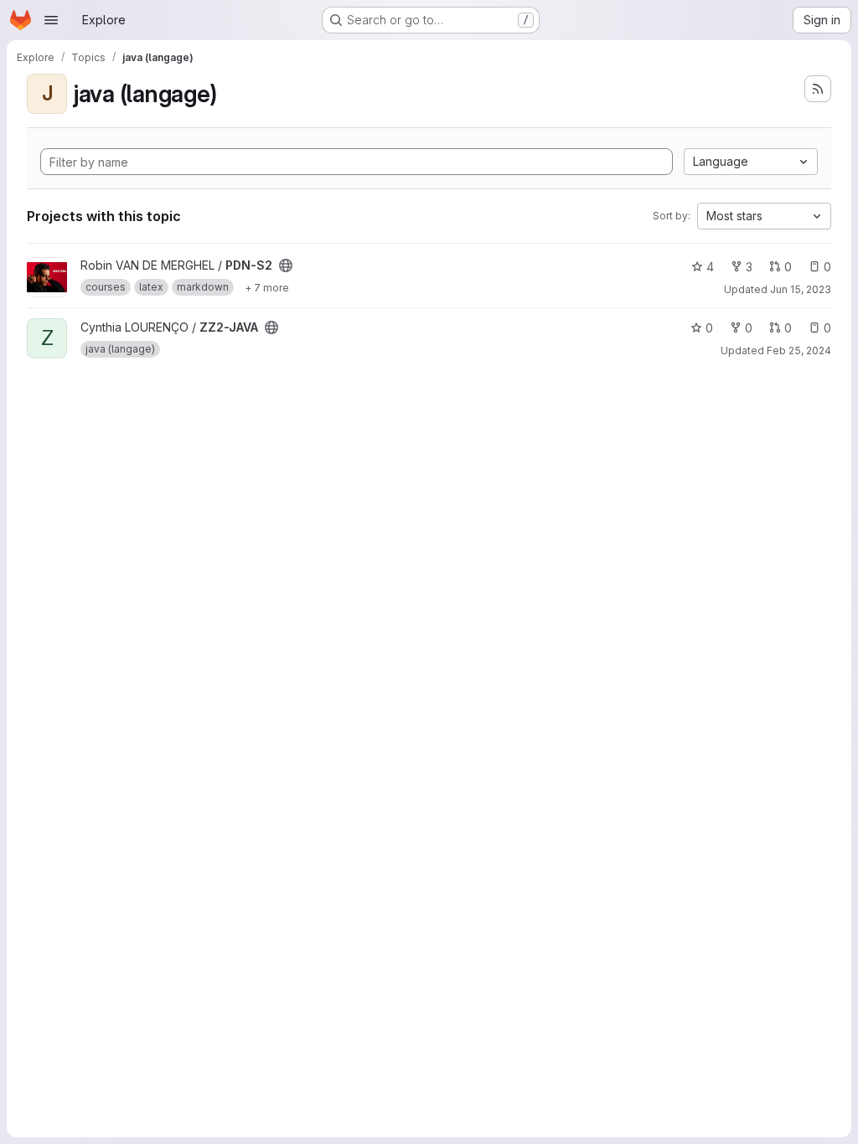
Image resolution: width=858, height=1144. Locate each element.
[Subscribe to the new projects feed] (817, 88)
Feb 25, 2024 (799, 350)
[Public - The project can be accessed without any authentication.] (285, 265)
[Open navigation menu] (51, 20)
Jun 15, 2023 (800, 289)
